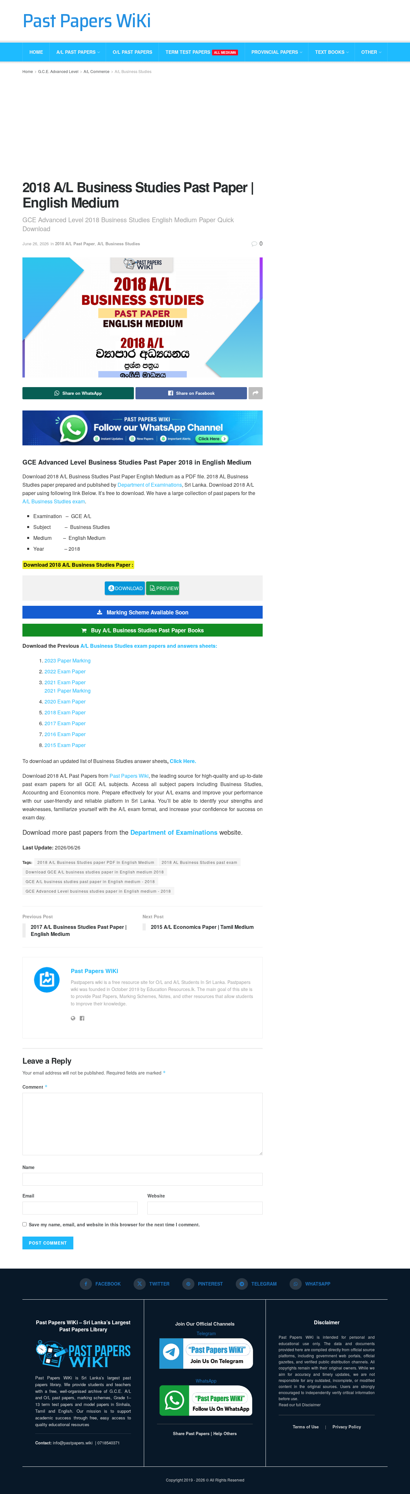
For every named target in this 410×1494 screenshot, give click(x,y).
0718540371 (108, 1443)
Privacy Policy (346, 1427)
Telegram (206, 1333)
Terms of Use (306, 1427)
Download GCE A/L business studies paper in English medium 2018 (95, 871)
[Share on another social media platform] (256, 393)
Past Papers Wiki (129, 775)
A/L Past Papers (75, 52)
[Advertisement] (142, 126)
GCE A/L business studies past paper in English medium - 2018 (90, 881)
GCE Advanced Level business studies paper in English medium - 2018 (98, 891)
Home (36, 52)
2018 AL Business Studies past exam (199, 862)
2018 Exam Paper (65, 712)
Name (28, 1167)
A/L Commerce (97, 71)
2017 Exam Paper (65, 723)
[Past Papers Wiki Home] (83, 1354)
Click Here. (183, 761)
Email (28, 1195)
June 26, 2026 (35, 243)
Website (156, 1195)
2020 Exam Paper (65, 701)
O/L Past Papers (132, 52)
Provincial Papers (274, 52)
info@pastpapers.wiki (73, 1443)
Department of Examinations (150, 484)
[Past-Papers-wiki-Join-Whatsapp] (142, 427)
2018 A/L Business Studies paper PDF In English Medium (95, 862)
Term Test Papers (201, 52)
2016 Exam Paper (65, 734)
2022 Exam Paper (65, 671)
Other (369, 52)
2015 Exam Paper (65, 745)
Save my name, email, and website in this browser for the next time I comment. (114, 1224)
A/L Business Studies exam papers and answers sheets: (148, 645)
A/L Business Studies (133, 71)
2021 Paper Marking (68, 690)
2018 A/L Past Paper (75, 243)
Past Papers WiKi (86, 20)
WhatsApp (206, 1380)
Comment (35, 1087)
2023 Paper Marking (68, 660)
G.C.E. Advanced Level (58, 71)
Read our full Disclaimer (300, 1404)
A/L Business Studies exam (53, 501)
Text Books (329, 52)
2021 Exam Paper (65, 682)
